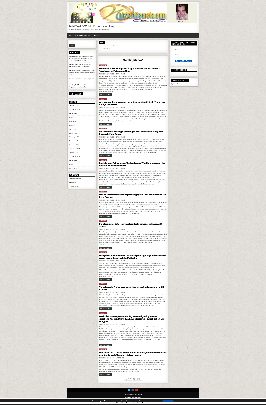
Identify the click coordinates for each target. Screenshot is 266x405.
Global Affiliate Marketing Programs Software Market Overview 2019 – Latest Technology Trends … (81, 58)
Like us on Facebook (179, 70)
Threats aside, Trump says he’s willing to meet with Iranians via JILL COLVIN (131, 288)
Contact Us (97, 36)
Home (70, 36)
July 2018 (72, 164)
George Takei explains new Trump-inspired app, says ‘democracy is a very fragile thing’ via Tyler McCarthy (132, 256)
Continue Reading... (106, 95)
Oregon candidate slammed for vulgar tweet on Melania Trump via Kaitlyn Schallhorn (132, 103)
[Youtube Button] (136, 390)
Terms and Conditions (133, 403)
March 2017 (73, 168)
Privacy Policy (146, 403)
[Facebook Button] (132, 390)
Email (176, 54)
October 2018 (73, 152)
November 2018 (74, 149)
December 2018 (74, 145)
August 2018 (73, 160)
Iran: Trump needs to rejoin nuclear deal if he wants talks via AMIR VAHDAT (130, 225)
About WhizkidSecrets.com (82, 36)
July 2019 (72, 117)
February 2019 (74, 137)
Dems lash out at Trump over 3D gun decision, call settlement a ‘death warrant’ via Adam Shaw (129, 70)
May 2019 (72, 125)
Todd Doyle (102, 74)
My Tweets (175, 84)
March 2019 (73, 133)
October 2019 (73, 105)
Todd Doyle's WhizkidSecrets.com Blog (91, 26)
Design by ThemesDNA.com (133, 397)
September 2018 (74, 156)
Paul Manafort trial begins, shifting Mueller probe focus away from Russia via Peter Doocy (131, 133)
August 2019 (73, 113)
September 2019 (74, 109)
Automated (103, 65)
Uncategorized (74, 186)
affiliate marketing (75, 178)
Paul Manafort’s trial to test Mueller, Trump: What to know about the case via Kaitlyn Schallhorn (132, 164)
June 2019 (72, 121)
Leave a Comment (120, 74)
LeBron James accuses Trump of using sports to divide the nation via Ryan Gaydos (132, 196)
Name (176, 49)
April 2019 (72, 129)
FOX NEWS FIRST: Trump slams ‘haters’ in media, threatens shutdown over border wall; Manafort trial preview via (132, 353)
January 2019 (73, 141)
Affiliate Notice (120, 403)
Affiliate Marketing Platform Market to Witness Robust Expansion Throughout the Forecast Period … (82, 73)
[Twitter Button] (129, 390)
